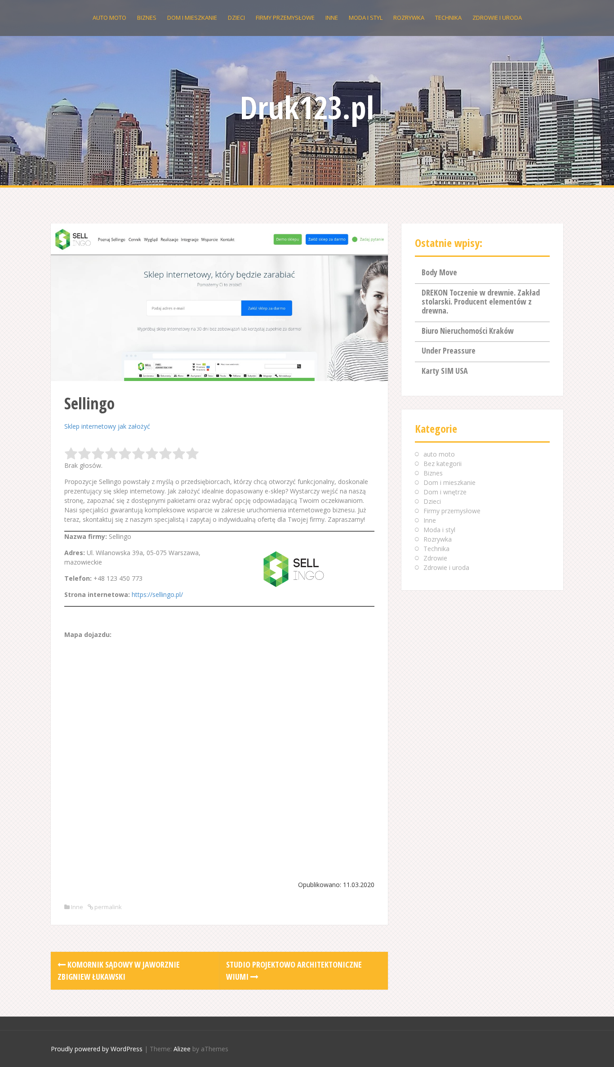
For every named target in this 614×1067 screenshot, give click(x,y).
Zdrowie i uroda (497, 17)
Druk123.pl (307, 107)
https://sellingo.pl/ (157, 594)
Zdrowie (435, 558)
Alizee (182, 1049)
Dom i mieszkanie (192, 17)
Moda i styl (366, 17)
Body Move (439, 272)
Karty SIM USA (445, 370)
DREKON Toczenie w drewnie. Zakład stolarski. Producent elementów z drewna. (481, 301)
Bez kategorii (442, 463)
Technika (448, 17)
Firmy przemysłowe (285, 17)
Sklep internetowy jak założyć (107, 426)
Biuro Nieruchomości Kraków (468, 330)
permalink (107, 907)
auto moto (109, 17)
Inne (331, 17)
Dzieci (236, 17)
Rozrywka (408, 17)
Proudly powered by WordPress (96, 1049)
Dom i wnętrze (445, 492)
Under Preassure (449, 350)
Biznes (146, 17)
